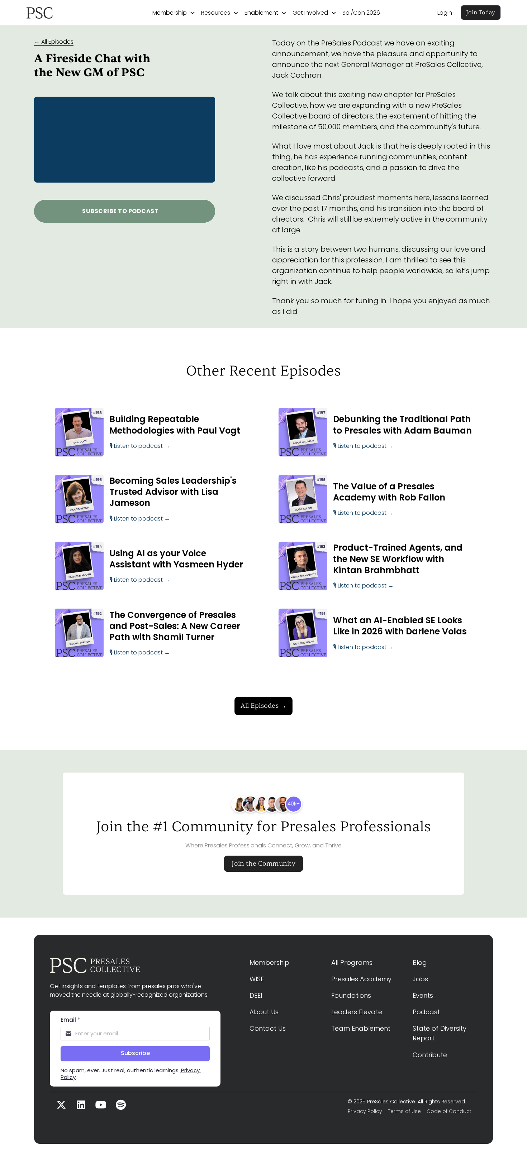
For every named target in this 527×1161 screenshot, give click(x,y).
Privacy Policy (365, 1111)
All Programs (351, 962)
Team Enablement (360, 1028)
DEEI (256, 995)
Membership (269, 962)
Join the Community (263, 864)
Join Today (480, 12)
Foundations (351, 995)
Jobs (420, 978)
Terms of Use (404, 1111)
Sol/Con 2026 (361, 13)
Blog (420, 962)
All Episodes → (264, 706)
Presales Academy (361, 978)
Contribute (430, 1054)
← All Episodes (53, 42)
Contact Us (268, 1028)
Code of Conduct (449, 1111)
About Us (264, 1011)
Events (423, 995)
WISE (257, 978)
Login (444, 13)
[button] (173, 13)
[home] (61, 13)
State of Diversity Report (440, 1033)
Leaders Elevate (356, 1011)
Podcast (426, 1011)
